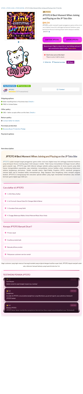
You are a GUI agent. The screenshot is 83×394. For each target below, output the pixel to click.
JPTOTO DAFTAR (19, 8)
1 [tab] (19, 42)
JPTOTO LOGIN (10, 8)
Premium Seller (24, 86)
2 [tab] (21, 42)
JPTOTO (3, 8)
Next (35, 25)
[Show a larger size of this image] (20, 25)
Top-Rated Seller (9, 86)
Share (71, 62)
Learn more (72, 48)
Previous (7, 25)
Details (31, 101)
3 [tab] (23, 42)
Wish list (48, 62)
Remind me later (59, 62)
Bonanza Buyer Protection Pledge (14, 129)
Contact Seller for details (11, 121)
